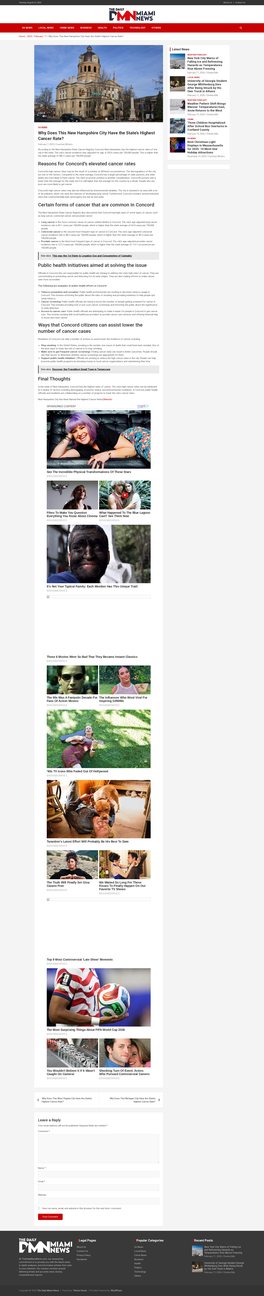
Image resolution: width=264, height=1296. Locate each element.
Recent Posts (203, 1240)
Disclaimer (82, 1259)
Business (86, 27)
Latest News (180, 49)
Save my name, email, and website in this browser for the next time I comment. (81, 1208)
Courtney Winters (64, 144)
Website (107, 399)
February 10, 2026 (196, 114)
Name (42, 1168)
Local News (46, 27)
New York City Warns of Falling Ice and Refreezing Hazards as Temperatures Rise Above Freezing (204, 63)
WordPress (116, 1290)
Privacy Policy (83, 1255)
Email (41, 1181)
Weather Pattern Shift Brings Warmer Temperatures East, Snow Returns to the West (206, 107)
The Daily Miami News (48, 1290)
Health (102, 27)
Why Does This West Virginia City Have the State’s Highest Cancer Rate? (67, 1100)
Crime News (67, 27)
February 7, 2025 (46, 144)
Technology (137, 27)
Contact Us (240, 2)
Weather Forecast (197, 55)
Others (156, 27)
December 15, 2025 (196, 156)
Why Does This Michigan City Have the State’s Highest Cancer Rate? (132, 1100)
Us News (27, 27)
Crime (190, 119)
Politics (118, 27)
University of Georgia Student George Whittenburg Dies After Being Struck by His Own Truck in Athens (207, 86)
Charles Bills (212, 72)
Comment (44, 1131)
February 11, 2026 (196, 72)
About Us (227, 2)
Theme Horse (80, 1290)
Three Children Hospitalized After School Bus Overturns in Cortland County (207, 126)
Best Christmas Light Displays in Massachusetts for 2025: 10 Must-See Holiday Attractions (205, 147)
